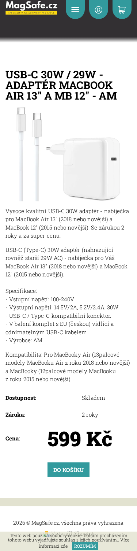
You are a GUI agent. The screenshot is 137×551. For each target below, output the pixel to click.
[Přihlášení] (98, 9)
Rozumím (85, 546)
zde (64, 546)
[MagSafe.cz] (31, 7)
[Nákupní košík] (122, 9)
